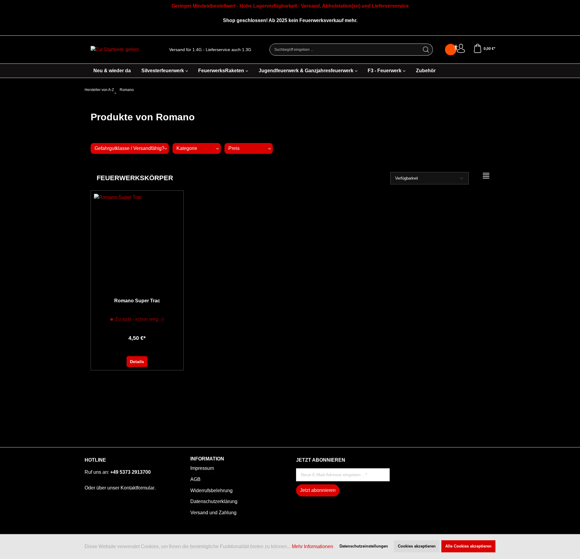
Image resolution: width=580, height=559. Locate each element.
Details (137, 361)
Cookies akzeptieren (417, 546)
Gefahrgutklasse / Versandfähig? (129, 148)
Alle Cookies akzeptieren (468, 546)
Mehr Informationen (312, 546)
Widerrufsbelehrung (211, 490)
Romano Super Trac (137, 300)
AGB (195, 479)
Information (207, 459)
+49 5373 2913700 (130, 472)
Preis (234, 148)
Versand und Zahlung (213, 512)
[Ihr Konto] (461, 49)
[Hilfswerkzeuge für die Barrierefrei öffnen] (456, 47)
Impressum (202, 468)
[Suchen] (426, 50)
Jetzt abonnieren (318, 490)
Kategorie (186, 148)
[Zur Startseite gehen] (115, 50)
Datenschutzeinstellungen (364, 546)
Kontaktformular (137, 487)
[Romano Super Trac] (137, 239)
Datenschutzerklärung (213, 501)
